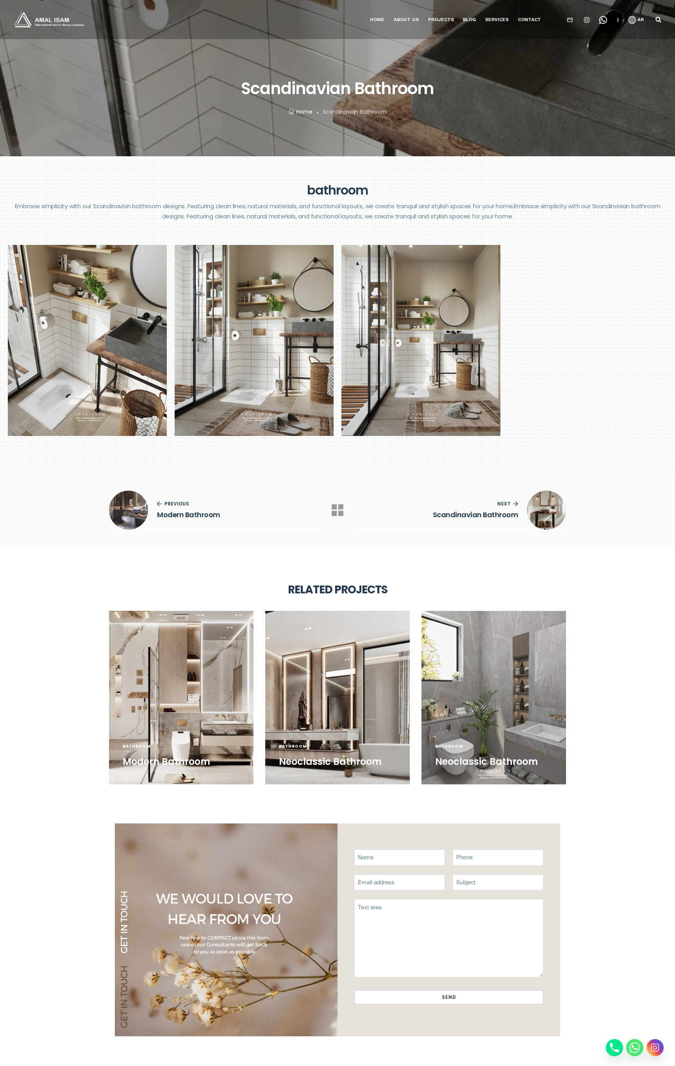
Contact (529, 19)
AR (640, 19)
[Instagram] (655, 1047)
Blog (469, 19)
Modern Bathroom (166, 761)
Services (497, 19)
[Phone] (614, 1047)
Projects (441, 19)
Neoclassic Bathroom (330, 761)
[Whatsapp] (634, 1047)
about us (406, 19)
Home (377, 19)
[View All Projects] (337, 510)
